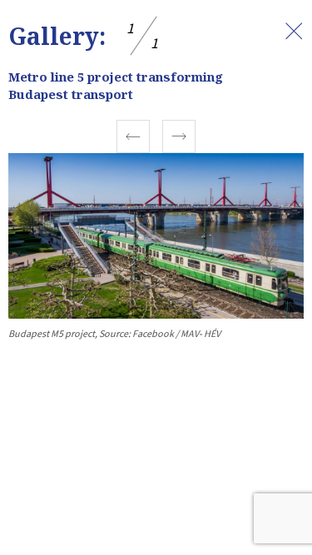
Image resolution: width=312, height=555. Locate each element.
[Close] (294, 31)
